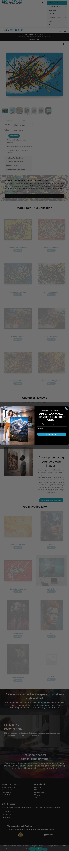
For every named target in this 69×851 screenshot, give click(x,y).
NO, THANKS (52, 439)
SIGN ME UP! (51, 434)
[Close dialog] (66, 408)
